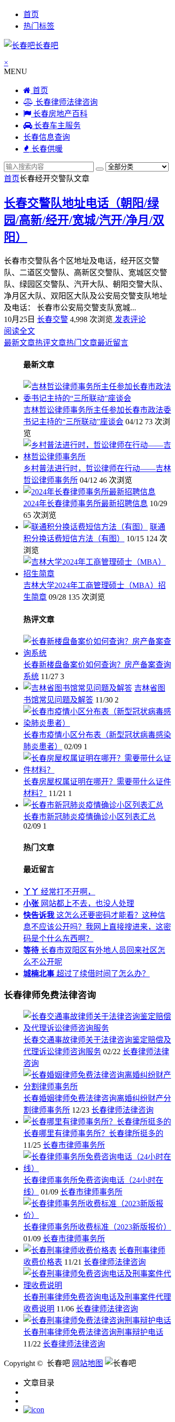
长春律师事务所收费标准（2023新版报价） (97, 1227)
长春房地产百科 (59, 114)
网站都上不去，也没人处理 (78, 903)
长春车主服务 (56, 125)
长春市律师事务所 (74, 1145)
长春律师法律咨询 (66, 102)
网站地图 (87, 1363)
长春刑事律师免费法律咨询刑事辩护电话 (93, 1332)
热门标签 (38, 26)
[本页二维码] (33, 1409)
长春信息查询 (46, 137)
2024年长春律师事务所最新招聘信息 (85, 503)
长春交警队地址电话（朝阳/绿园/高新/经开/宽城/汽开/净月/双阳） (84, 220)
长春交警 (52, 319)
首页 (31, 14)
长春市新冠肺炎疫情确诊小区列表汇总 (89, 817)
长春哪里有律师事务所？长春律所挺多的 (93, 1133)
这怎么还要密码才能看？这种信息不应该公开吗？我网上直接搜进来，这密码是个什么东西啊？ (97, 927)
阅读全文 (19, 331)
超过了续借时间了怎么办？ (86, 973)
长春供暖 (46, 149)
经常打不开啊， (59, 892)
